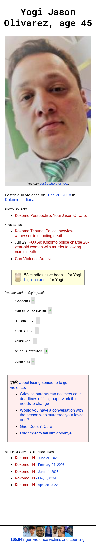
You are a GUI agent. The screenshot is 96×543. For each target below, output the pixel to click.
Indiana (27, 200)
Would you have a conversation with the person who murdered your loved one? (52, 415)
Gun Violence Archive (34, 259)
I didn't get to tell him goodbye (46, 433)
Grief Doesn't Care (36, 426)
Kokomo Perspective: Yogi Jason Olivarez (51, 215)
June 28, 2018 (58, 195)
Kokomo (12, 200)
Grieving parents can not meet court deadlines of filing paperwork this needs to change (51, 399)
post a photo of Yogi (54, 183)
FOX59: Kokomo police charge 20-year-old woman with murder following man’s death (52, 247)
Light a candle (36, 280)
